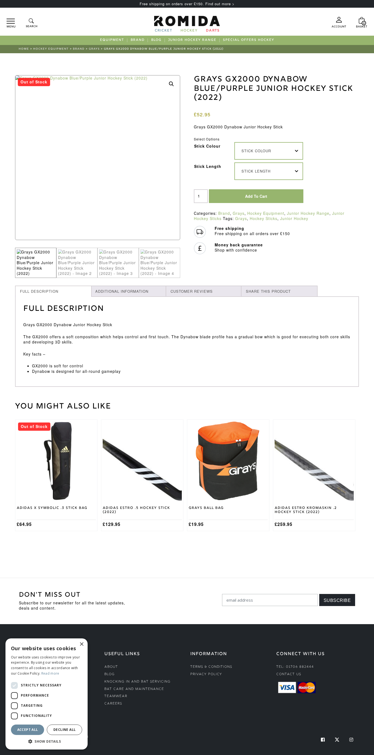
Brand (138, 40)
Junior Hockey (294, 218)
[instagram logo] (351, 739)
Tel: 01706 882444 (295, 667)
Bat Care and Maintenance (134, 689)
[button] (171, 84)
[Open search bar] (31, 23)
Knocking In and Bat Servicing (137, 682)
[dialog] (46, 694)
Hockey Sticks (263, 218)
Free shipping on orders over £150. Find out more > (187, 3)
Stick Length (207, 166)
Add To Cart (256, 196)
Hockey (189, 31)
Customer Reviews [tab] (192, 291)
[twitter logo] (337, 739)
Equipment (112, 40)
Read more (50, 673)
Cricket (163, 31)
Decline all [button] (64, 729)
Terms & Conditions (211, 667)
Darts (213, 31)
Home (24, 49)
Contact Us (288, 674)
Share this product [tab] (268, 291)
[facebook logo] (322, 739)
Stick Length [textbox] (256, 171)
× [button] (81, 644)
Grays (94, 49)
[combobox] (268, 151)
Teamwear (115, 696)
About (111, 667)
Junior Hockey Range (192, 40)
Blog (156, 40)
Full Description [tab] (39, 291)
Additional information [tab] (121, 291)
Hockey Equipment (51, 49)
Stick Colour (207, 146)
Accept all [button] (27, 729)
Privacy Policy (206, 674)
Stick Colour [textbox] (256, 150)
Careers (113, 704)
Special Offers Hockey (248, 40)
